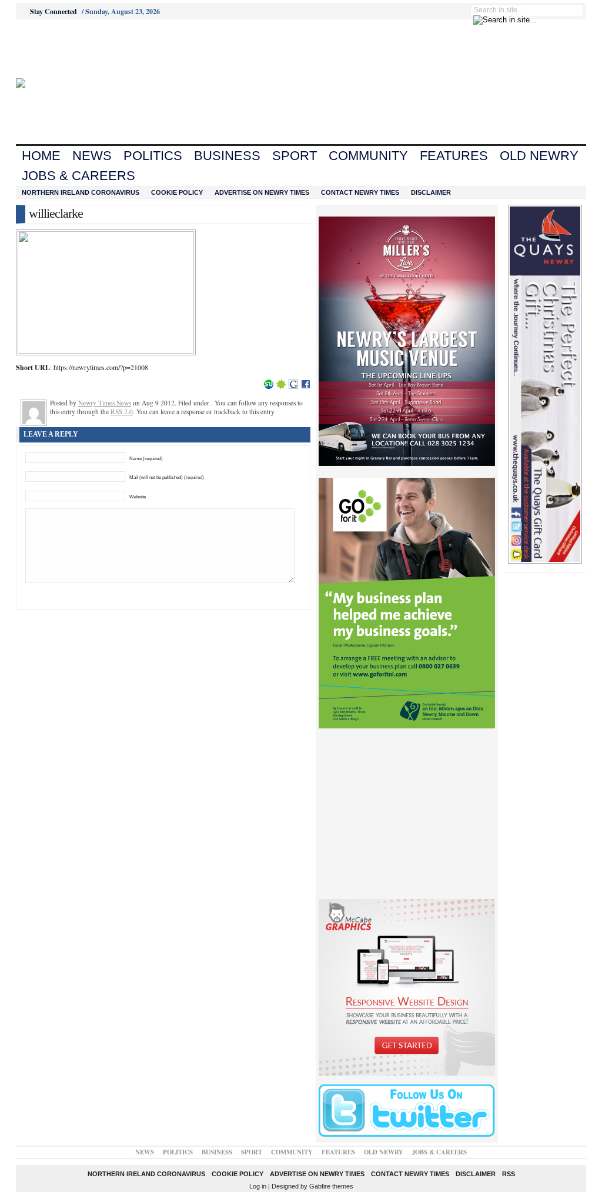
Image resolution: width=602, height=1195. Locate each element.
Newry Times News (104, 402)
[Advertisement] (81, 48)
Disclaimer (431, 192)
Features (454, 155)
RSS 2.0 (122, 411)
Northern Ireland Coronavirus (80, 192)
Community (368, 155)
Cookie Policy (177, 192)
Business (227, 155)
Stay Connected (53, 11)
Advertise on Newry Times (262, 192)
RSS (508, 1173)
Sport (294, 155)
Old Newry (539, 155)
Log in (257, 1186)
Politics (152, 155)
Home (41, 155)
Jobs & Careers (78, 175)
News (92, 155)
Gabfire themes (331, 1186)
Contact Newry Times (360, 192)
